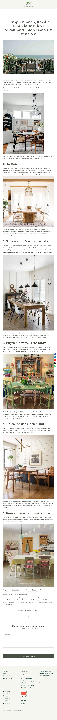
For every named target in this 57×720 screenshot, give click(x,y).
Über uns (5, 671)
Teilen (21, 610)
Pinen (36, 610)
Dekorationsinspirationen (22, 158)
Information (6, 673)
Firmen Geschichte (8, 676)
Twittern (29, 610)
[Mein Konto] (53, 4)
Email (40, 682)
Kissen (34, 590)
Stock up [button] (23, 703)
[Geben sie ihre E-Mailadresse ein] (52, 685)
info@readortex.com (26, 674)
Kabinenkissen (14, 501)
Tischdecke (10, 412)
